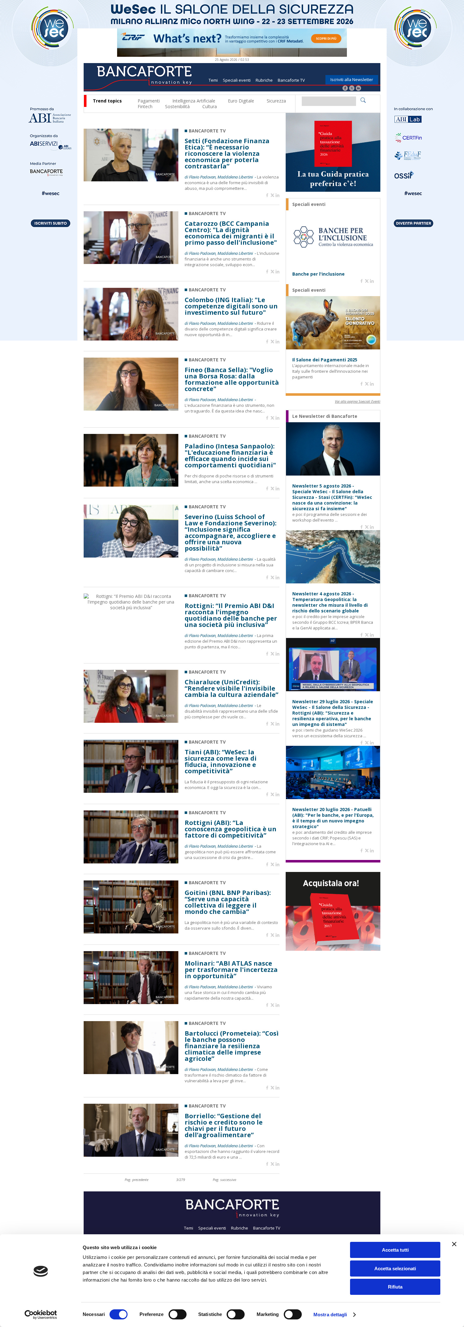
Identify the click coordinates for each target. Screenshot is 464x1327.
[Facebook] (345, 88)
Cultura (209, 106)
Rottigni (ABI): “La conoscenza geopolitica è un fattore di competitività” (231, 829)
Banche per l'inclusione (318, 274)
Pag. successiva (224, 1179)
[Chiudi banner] (454, 1244)
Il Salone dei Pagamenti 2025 (324, 360)
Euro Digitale (241, 101)
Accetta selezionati (395, 1268)
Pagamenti (149, 101)
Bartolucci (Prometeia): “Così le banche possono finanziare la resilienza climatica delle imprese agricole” (232, 1046)
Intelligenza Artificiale (193, 101)
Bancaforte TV (291, 80)
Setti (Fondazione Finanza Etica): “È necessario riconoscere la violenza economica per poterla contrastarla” (227, 153)
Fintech (145, 106)
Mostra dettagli (330, 1314)
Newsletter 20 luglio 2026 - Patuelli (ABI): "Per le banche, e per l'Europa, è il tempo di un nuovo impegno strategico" (333, 818)
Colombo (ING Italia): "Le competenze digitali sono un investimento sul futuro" (231, 306)
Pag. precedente (136, 1179)
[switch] (178, 1314)
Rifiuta (395, 1286)
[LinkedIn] (358, 88)
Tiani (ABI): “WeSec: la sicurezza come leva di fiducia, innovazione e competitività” (221, 761)
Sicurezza (276, 101)
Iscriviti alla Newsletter (351, 79)
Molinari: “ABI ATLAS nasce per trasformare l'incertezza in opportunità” (231, 969)
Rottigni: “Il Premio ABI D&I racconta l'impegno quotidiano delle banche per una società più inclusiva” (231, 615)
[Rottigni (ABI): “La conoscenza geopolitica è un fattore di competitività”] (131, 862)
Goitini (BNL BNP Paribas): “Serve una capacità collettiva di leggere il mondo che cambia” (228, 902)
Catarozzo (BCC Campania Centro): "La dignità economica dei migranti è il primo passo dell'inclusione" (231, 233)
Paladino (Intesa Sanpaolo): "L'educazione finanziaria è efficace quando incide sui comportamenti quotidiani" (230, 455)
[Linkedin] (277, 195)
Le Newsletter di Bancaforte (324, 416)
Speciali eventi (237, 80)
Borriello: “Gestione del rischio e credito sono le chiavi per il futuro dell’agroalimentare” (224, 1125)
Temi (213, 80)
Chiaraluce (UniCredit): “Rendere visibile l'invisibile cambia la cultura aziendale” (231, 688)
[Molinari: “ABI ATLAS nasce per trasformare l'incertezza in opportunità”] (131, 1002)
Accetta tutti (395, 1250)
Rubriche (264, 80)
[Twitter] (351, 88)
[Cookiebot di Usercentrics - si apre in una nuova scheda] (40, 1314)
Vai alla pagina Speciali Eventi (357, 401)
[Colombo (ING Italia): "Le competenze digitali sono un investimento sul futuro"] (131, 339)
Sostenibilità (177, 106)
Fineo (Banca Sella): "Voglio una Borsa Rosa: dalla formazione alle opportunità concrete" (232, 379)
